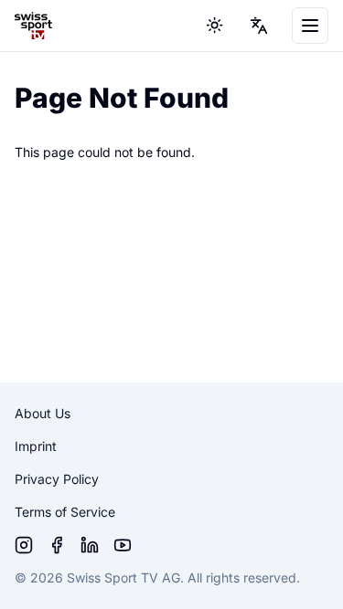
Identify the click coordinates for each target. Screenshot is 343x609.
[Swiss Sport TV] (33, 25)
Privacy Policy (57, 479)
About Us (42, 413)
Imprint (36, 446)
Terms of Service (65, 512)
